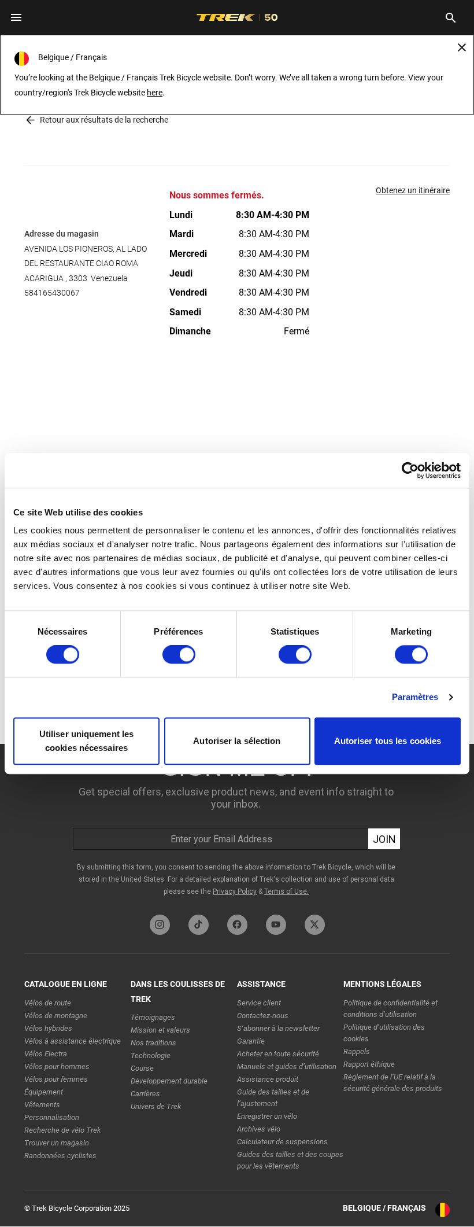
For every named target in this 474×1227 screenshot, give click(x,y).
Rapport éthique (369, 1064)
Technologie (151, 1055)
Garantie (251, 1041)
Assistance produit (267, 1079)
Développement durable (169, 1081)
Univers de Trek (156, 1106)
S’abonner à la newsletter (278, 1028)
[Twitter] (315, 925)
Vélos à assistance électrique (72, 1041)
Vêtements (42, 1104)
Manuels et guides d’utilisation (286, 1066)
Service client (259, 1002)
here (154, 92)
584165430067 (52, 292)
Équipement (43, 1092)
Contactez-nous (262, 1015)
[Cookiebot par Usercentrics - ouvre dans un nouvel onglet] (410, 470)
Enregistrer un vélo (267, 1116)
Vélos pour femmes (56, 1079)
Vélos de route (47, 1002)
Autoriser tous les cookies (388, 741)
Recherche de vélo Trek (62, 1130)
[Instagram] (160, 925)
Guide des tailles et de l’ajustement (273, 1098)
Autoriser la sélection (236, 741)
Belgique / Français (384, 1208)
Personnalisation (51, 1117)
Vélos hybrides (48, 1028)
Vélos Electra (45, 1053)
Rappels (356, 1051)
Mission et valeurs (160, 1030)
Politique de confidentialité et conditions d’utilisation (390, 1008)
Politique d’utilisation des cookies (384, 1033)
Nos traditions (153, 1042)
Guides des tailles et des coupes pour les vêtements (290, 1160)
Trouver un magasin (56, 1142)
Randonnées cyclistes (60, 1155)
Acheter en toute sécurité (278, 1053)
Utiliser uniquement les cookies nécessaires (86, 741)
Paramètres (415, 697)
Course (142, 1068)
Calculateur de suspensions (282, 1141)
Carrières (145, 1093)
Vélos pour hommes (57, 1066)
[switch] (178, 655)
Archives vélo (258, 1129)
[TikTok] (198, 925)
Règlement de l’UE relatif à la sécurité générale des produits (392, 1083)
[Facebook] (237, 925)
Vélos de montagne (55, 1015)
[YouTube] (276, 925)
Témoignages (153, 1017)
